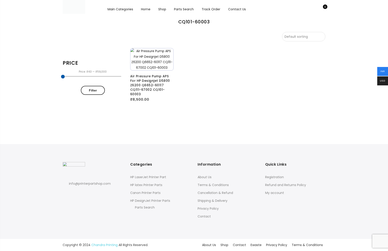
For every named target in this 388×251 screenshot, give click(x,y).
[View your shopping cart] (322, 9)
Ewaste (256, 245)
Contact (204, 216)
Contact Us (237, 9)
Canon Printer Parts (145, 193)
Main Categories (120, 9)
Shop (162, 9)
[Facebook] (67, 193)
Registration (274, 177)
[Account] (315, 9)
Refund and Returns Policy (285, 185)
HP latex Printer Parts (146, 185)
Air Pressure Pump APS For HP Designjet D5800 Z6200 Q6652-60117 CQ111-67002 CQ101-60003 (150, 85)
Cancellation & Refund (215, 193)
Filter (93, 90)
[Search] (307, 9)
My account (274, 193)
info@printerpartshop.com (90, 183)
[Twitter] (75, 193)
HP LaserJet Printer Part (148, 177)
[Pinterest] (83, 193)
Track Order (211, 9)
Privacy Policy (208, 208)
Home (145, 9)
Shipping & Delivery (212, 200)
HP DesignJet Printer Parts (150, 200)
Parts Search (184, 9)
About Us (205, 177)
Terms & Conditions (213, 185)
